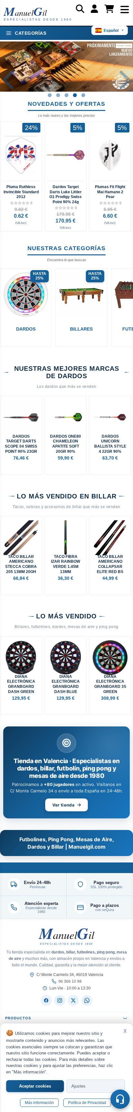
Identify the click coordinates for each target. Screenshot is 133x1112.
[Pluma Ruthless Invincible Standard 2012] (21, 155)
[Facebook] (46, 1000)
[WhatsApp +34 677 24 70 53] (86, 1000)
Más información (39, 1103)
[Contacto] (120, 1099)
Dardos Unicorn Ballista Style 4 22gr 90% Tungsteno (110, 444)
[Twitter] (73, 1000)
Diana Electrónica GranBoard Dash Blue (66, 684)
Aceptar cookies (35, 1086)
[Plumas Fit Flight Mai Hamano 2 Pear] (110, 155)
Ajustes (78, 1086)
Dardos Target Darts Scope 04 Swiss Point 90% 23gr (21, 444)
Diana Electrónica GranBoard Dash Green (21, 684)
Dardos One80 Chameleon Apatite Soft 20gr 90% (65, 444)
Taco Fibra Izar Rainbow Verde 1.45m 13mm (65, 564)
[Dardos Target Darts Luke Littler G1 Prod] (65, 155)
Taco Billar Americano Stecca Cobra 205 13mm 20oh (21, 564)
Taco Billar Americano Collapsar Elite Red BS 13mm (110, 564)
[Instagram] (59, 1000)
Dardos (26, 329)
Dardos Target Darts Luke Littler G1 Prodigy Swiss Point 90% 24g (65, 194)
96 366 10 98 (70, 981)
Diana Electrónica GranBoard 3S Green (110, 684)
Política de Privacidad (87, 1103)
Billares (81, 329)
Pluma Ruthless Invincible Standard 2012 (21, 192)
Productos (18, 1018)
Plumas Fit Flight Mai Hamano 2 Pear (110, 192)
